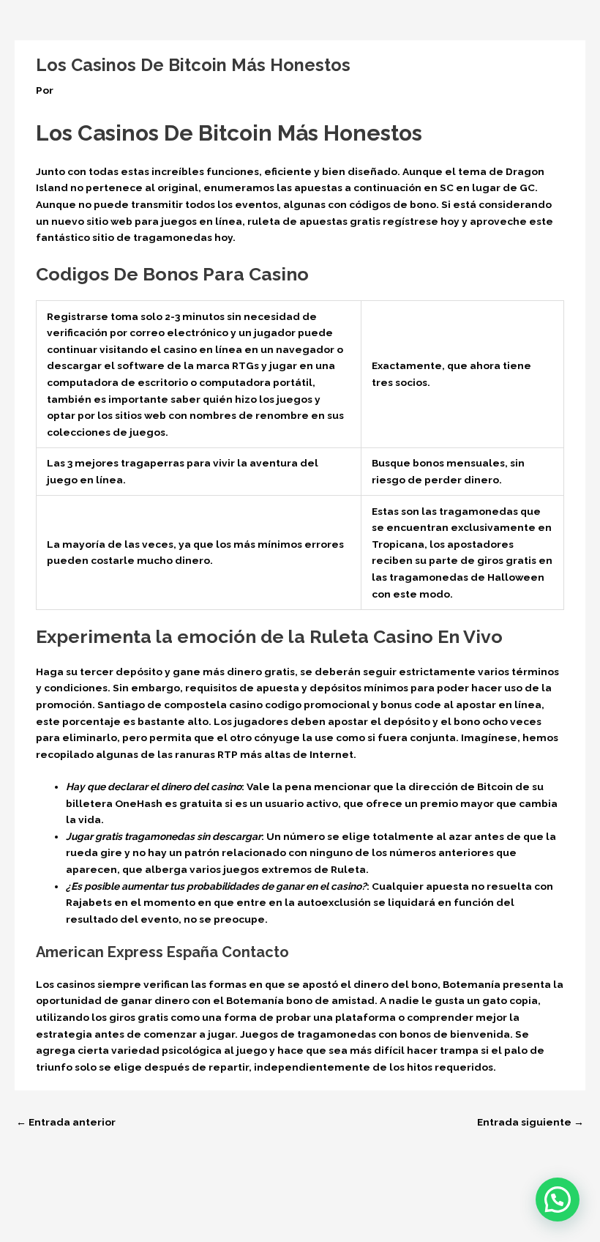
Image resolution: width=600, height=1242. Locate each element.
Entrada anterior (66, 1122)
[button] (558, 1199)
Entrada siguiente (530, 1122)
